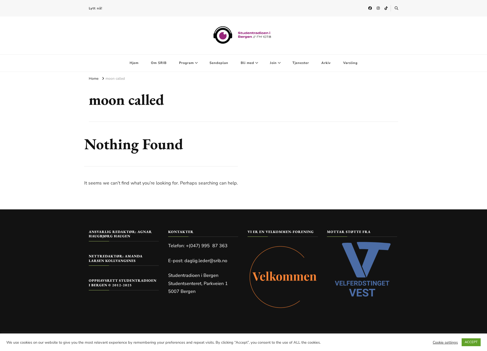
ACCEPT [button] (471, 342)
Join (273, 63)
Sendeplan (219, 63)
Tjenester (300, 63)
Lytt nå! (95, 8)
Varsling (350, 63)
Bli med (247, 63)
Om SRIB (159, 63)
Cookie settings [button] (445, 342)
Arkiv (326, 63)
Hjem (134, 63)
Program (186, 63)
